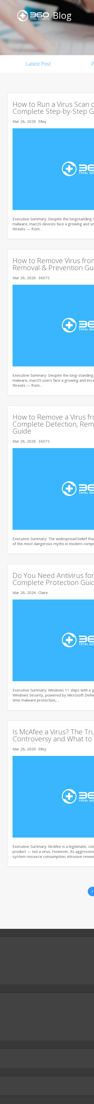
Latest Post (38, 63)
